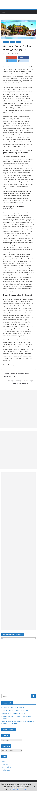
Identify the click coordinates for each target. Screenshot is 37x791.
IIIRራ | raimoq (19, 54)
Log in (3, 761)
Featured (6, 42)
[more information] (31, 61)
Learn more (16, 789)
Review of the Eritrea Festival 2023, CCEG (13, 713)
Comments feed (6, 767)
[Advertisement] (18, 409)
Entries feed (4, 764)
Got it (24, 789)
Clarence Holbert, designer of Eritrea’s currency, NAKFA (16, 375)
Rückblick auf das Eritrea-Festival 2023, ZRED (14, 710)
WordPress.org (5, 770)
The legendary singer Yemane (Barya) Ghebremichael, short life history (20, 382)
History (13, 42)
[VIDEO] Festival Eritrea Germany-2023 (12, 707)
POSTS (18, 42)
